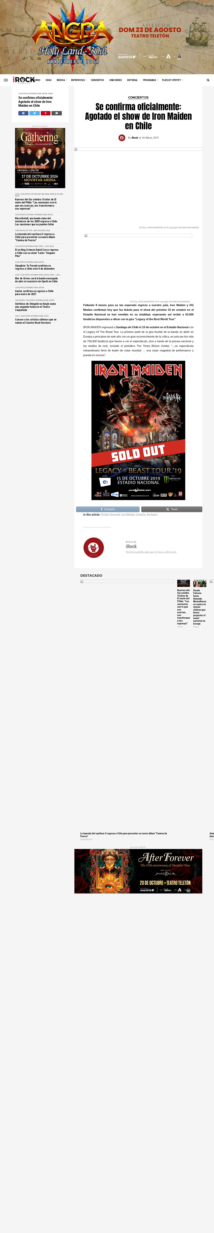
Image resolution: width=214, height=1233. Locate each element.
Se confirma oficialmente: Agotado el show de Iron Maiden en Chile (35, 102)
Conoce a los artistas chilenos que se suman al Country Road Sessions (36, 321)
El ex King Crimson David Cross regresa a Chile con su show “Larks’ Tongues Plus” (36, 253)
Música (61, 80)
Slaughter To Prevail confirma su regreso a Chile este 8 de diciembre (35, 267)
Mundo (36, 80)
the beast (152, 514)
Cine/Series (115, 80)
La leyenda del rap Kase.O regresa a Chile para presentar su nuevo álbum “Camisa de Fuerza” (35, 237)
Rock (17, 196)
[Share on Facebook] (23, 113)
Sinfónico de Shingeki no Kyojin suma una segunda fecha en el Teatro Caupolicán (35, 307)
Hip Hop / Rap (31, 230)
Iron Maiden (128, 514)
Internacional (35, 93)
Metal (45, 93)
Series (51, 300)
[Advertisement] (138, 931)
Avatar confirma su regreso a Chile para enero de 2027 (34, 293)
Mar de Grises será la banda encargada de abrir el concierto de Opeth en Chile (36, 280)
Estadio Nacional (110, 514)
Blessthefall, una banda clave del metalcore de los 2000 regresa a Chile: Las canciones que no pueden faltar (36, 221)
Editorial (132, 80)
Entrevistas (78, 80)
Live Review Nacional (40, 194)
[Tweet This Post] (34, 113)
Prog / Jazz (44, 246)
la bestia (141, 514)
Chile (48, 80)
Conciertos (97, 80)
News (50, 93)
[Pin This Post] (46, 113)
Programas (149, 80)
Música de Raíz (56, 194)
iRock (135, 137)
